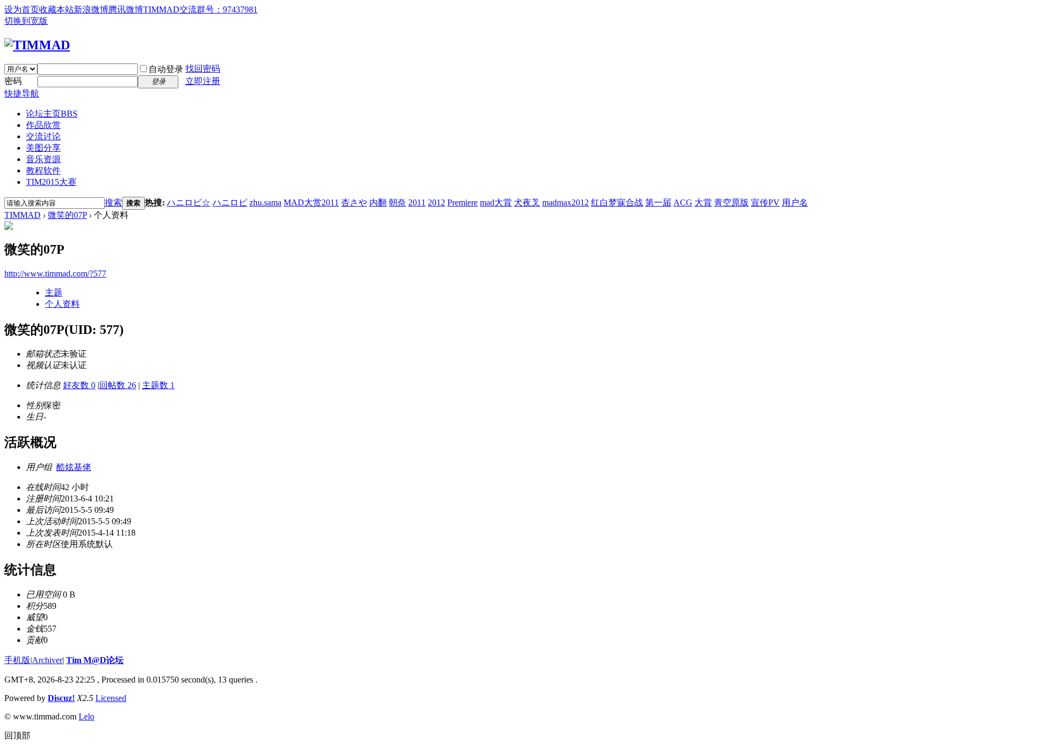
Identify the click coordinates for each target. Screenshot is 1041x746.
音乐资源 (43, 159)
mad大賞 (496, 202)
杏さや (354, 202)
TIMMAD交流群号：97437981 (200, 9)
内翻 (378, 202)
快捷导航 (21, 93)
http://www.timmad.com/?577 (55, 273)
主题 (53, 292)
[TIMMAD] (37, 45)
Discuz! (61, 698)
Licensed (110, 698)
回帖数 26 (117, 385)
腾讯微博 (125, 9)
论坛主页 (52, 113)
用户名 (795, 202)
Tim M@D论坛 (95, 660)
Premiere (462, 202)
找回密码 (202, 68)
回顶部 (17, 735)
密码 (13, 81)
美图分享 (43, 147)
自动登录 (166, 69)
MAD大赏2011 (311, 202)
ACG (682, 202)
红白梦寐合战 (617, 202)
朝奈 (397, 202)
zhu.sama (265, 202)
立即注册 (202, 81)
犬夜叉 (527, 202)
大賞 (703, 202)
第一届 (658, 202)
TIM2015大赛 (51, 181)
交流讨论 (43, 136)
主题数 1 (158, 385)
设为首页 (21, 9)
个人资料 (62, 303)
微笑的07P (67, 215)
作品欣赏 (43, 125)
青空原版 (731, 202)
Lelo (86, 716)
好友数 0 (79, 385)
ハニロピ (230, 202)
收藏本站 (56, 9)
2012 (436, 202)
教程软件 (43, 170)
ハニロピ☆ (188, 202)
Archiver (47, 660)
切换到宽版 (26, 20)
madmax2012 (565, 202)
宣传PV (765, 202)
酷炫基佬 (73, 467)
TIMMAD (22, 215)
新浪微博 (91, 9)
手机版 (17, 660)
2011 (417, 202)
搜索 (113, 202)
